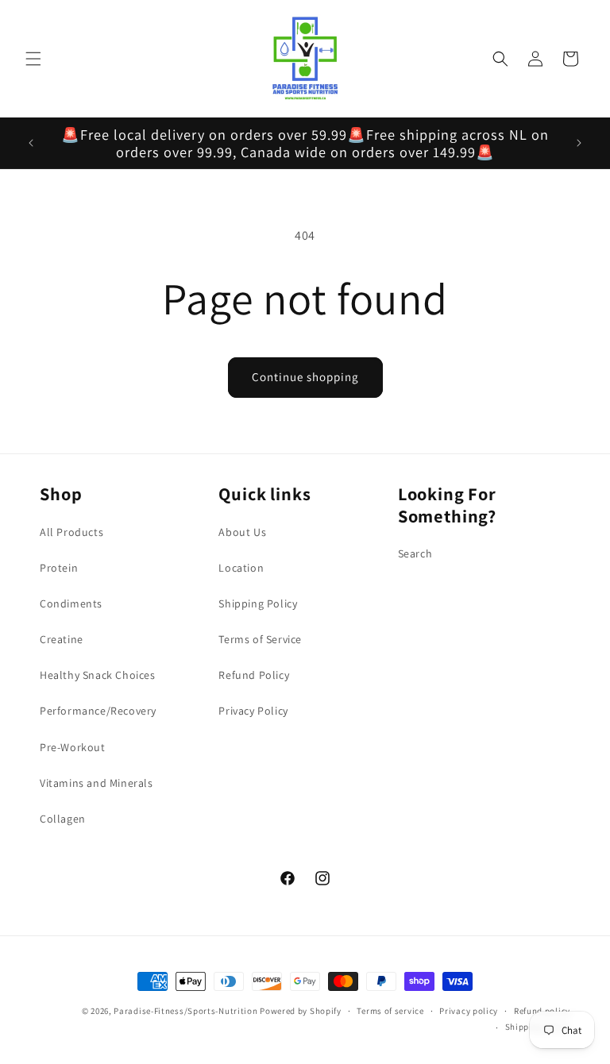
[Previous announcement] (31, 142)
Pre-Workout (73, 747)
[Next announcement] (579, 142)
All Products (71, 532)
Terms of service (390, 1010)
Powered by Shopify (301, 1010)
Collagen (63, 818)
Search (415, 553)
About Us (242, 532)
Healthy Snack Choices (98, 675)
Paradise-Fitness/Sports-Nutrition (187, 1010)
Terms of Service (260, 639)
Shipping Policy (257, 603)
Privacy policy (468, 1010)
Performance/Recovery (98, 711)
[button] (33, 58)
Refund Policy (253, 675)
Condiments (71, 603)
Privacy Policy (253, 711)
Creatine (61, 639)
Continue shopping (305, 376)
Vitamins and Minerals (96, 783)
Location (241, 568)
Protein (59, 568)
